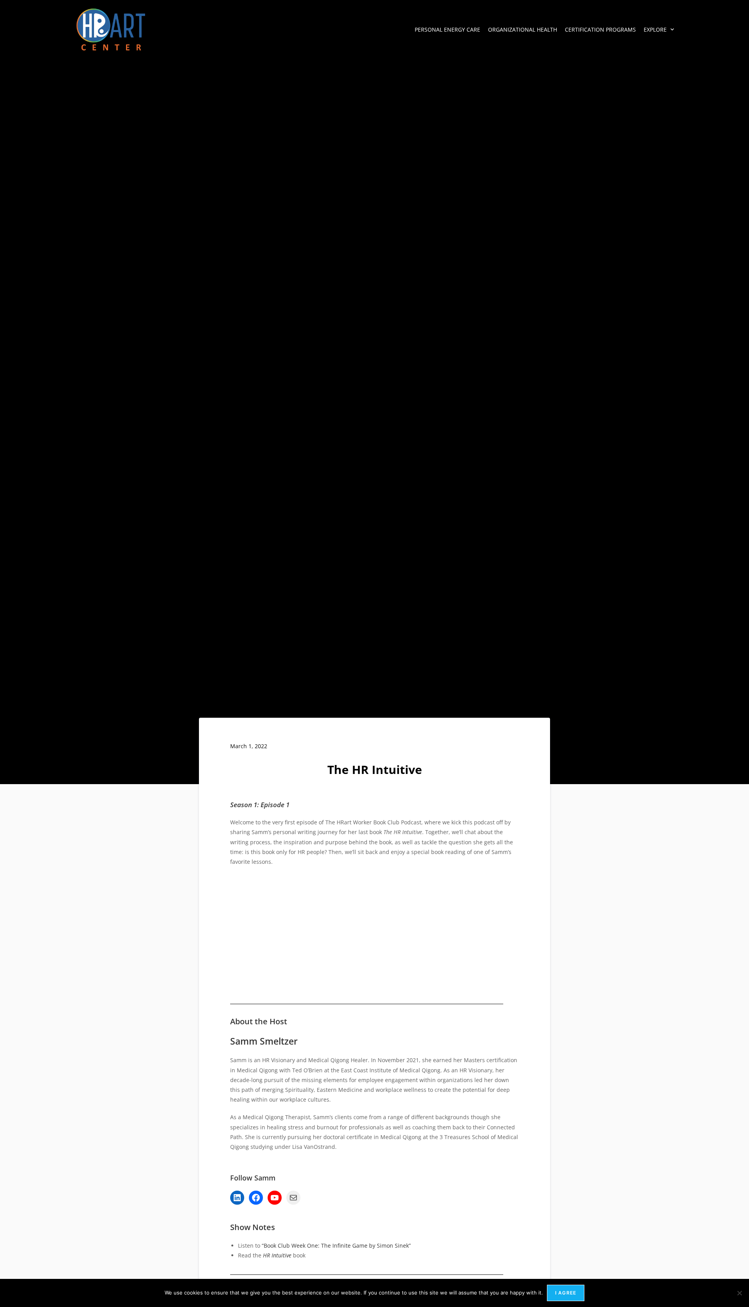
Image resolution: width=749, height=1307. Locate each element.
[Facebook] (256, 1198)
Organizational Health (522, 29)
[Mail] (293, 1198)
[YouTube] (275, 1198)
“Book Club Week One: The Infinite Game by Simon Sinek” (336, 1245)
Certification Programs (600, 29)
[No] (739, 1293)
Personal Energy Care (447, 29)
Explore (655, 29)
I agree (565, 1293)
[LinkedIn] (237, 1198)
